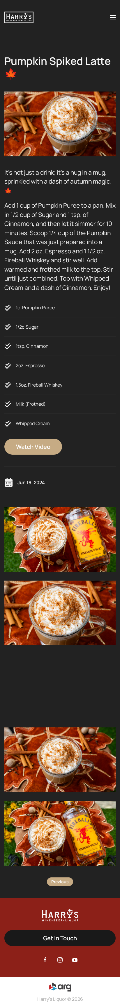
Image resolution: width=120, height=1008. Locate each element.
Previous (60, 881)
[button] (113, 17)
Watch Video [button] (33, 447)
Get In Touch (60, 938)
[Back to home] (18, 17)
